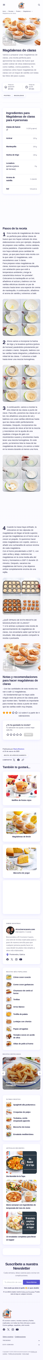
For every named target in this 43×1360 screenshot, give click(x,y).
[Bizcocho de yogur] (21, 861)
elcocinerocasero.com (25, 929)
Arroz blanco (18, 1007)
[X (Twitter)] (12, 959)
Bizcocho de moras (21, 1127)
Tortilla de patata (20, 1014)
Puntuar (28, 734)
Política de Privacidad (27, 1292)
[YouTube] (21, 959)
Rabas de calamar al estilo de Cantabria (21, 1083)
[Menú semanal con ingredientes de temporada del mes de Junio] (21, 1191)
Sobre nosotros (8, 1337)
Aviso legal (25, 1354)
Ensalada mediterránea (23, 1134)
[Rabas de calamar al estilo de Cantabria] (21, 1073)
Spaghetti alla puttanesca (24, 1105)
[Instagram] (16, 959)
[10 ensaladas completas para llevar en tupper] (21, 1223)
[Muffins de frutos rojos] (21, 788)
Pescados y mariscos (15, 1061)
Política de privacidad (14, 1354)
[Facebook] (7, 959)
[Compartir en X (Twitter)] (14, 760)
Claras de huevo (13, 127)
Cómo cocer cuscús (22, 977)
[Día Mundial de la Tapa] (21, 1162)
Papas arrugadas (20, 1029)
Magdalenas (19, 95)
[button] (4, 4)
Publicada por (13, 749)
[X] (8, 1329)
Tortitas (16, 999)
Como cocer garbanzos (23, 985)
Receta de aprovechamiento (15, 755)
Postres (7, 95)
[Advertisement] (21, 897)
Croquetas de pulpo (21, 1112)
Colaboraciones (20, 1337)
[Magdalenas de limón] (21, 825)
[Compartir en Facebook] (18, 760)
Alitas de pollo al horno (23, 1044)
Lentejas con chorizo (22, 1021)
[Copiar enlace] (23, 760)
